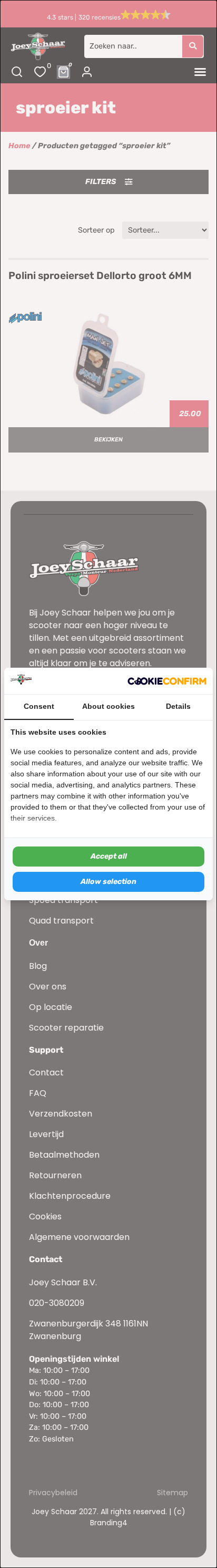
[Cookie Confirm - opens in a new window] (166, 681)
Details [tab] (178, 706)
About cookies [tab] (108, 706)
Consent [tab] (39, 706)
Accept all (109, 856)
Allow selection (108, 881)
